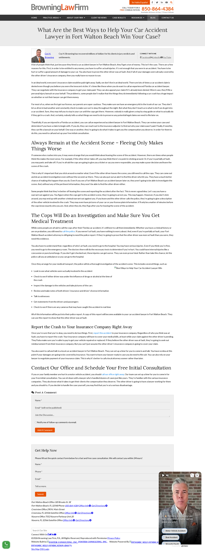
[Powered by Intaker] (184, 546)
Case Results (119, 18)
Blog (153, 18)
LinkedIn (156, 57)
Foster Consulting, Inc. (92, 542)
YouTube (167, 57)
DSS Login (44, 549)
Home (34, 18)
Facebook (145, 57)
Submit (40, 494)
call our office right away (113, 374)
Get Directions (98, 505)
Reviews (98, 18)
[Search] (171, 2)
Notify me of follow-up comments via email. (57, 422)
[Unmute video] (163, 475)
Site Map (35, 549)
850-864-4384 (158, 9)
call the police (68, 231)
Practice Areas (51, 18)
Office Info (84, 505)
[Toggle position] (192, 475)
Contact (168, 18)
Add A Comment (44, 430)
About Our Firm (75, 18)
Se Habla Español (140, 2)
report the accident (102, 333)
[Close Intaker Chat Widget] (197, 475)
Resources (137, 18)
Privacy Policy (113, 538)
